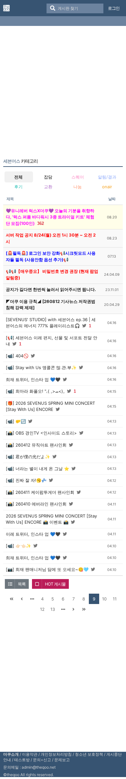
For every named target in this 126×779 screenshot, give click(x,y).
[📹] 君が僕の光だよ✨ (28, 456)
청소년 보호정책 (89, 754)
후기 (18, 186)
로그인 (114, 8)
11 (115, 598)
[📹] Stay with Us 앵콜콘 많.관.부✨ (41, 367)
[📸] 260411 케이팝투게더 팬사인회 (40, 492)
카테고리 (20, 161)
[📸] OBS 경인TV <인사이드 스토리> (41, 433)
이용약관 (29, 754)
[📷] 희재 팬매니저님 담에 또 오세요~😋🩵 (47, 569)
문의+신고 (42, 759)
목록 (22, 584)
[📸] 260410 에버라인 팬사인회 (36, 503)
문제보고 (62, 759)
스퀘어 (77, 177)
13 (52, 609)
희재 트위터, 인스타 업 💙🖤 (33, 379)
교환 (48, 186)
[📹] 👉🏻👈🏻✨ (18, 545)
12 (42, 609)
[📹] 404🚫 (17, 355)
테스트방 (22, 759)
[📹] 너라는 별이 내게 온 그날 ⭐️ (37, 468)
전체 (18, 177)
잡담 (48, 177)
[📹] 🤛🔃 (16, 421)
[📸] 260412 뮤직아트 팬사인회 (36, 445)
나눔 (77, 186)
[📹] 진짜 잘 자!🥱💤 (26, 480)
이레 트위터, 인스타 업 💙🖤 (33, 534)
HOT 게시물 (55, 584)
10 (104, 598)
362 (40, 223)
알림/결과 (107, 177)
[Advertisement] (63, 93)
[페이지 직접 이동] (32, 599)
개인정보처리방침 (56, 754)
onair (107, 186)
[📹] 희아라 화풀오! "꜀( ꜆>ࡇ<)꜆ (35, 391)
